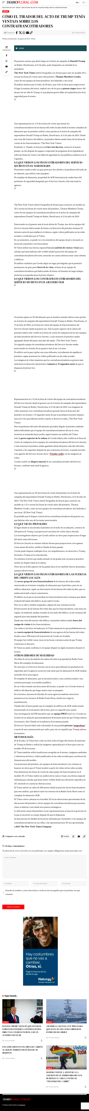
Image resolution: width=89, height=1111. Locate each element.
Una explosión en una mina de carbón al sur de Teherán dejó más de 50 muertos (22, 1049)
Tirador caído (57, 453)
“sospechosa (79, 725)
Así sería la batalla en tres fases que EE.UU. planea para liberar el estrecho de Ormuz (64, 1029)
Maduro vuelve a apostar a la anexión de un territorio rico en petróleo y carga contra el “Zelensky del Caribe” (64, 1077)
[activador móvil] (4, 2)
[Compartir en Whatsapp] (23, 33)
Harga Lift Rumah (58, 1105)
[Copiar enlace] (31, 33)
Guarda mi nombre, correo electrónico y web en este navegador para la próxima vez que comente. (42, 892)
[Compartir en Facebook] (16, 33)
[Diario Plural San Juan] (22, 2)
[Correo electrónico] (27, 33)
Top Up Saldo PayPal (32, 1105)
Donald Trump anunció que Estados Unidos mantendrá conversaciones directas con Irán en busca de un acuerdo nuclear (21, 1031)
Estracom (22, 1105)
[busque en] (73, 2)
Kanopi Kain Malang (45, 1105)
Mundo (5, 11)
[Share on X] (20, 33)
